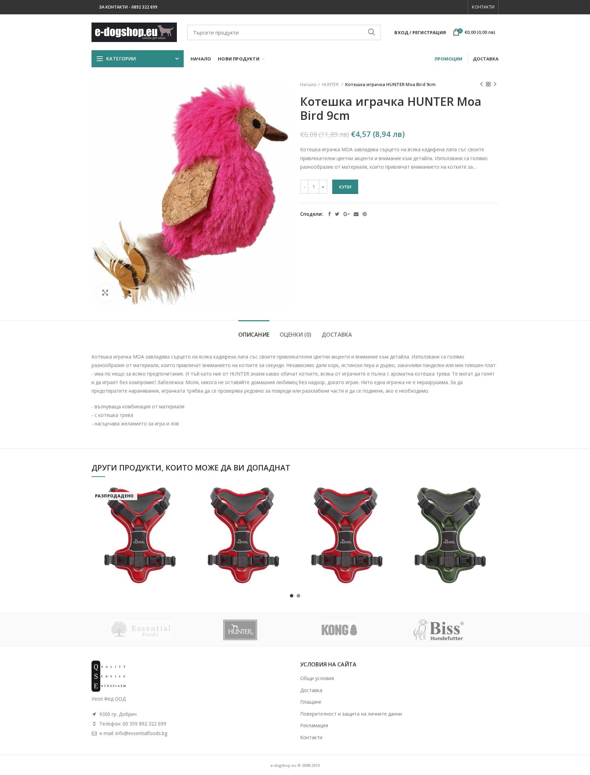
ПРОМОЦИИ (448, 59)
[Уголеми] (105, 292)
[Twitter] (337, 214)
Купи (345, 187)
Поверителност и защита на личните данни (351, 713)
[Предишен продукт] (481, 84)
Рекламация (314, 725)
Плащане (310, 702)
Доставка (337, 334)
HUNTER (331, 84)
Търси (371, 32)
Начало (308, 84)
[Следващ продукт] (495, 84)
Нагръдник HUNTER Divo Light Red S (243, 521)
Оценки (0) (295, 334)
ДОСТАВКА (485, 59)
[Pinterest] (365, 214)
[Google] (346, 214)
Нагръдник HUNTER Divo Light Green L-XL (450, 521)
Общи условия (317, 678)
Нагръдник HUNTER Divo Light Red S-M (347, 521)
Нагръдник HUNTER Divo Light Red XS (140, 521)
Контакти (483, 7)
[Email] (356, 214)
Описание (253, 334)
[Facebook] (329, 214)
